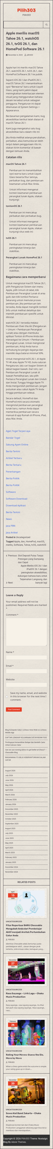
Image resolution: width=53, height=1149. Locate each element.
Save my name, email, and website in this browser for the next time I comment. (28, 696)
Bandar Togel (13, 437)
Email (10, 665)
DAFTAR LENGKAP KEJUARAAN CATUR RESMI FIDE (26, 737)
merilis (9, 545)
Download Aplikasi (16, 505)
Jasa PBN (10, 525)
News (9, 519)
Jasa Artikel (12, 532)
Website (10, 679)
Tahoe (27, 545)
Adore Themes (18, 1142)
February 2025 (11, 857)
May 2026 (9, 785)
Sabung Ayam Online (17, 444)
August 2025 (10, 828)
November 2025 (11, 814)
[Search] (46, 24)
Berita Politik (13, 478)
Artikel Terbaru (14, 458)
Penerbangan (13, 471)
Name (10, 652)
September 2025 (11, 824)
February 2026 (11, 799)
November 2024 (11, 872)
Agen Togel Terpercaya (18, 431)
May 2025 (9, 843)
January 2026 (10, 804)
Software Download (16, 498)
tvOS (33, 545)
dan (23, 541)
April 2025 (9, 848)
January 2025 (10, 862)
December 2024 (11, 867)
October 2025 (10, 819)
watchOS (41, 545)
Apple (17, 541)
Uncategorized (23, 537)
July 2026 (9, 775)
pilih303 (30, 55)
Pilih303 (26, 10)
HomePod (31, 541)
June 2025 (9, 838)
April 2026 (9, 790)
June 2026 (9, 780)
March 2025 (10, 852)
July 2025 (9, 833)
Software (11, 491)
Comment (12, 614)
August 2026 (10, 771)
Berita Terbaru (13, 464)
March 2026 (10, 795)
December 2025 (11, 809)
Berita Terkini (13, 451)
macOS (40, 541)
